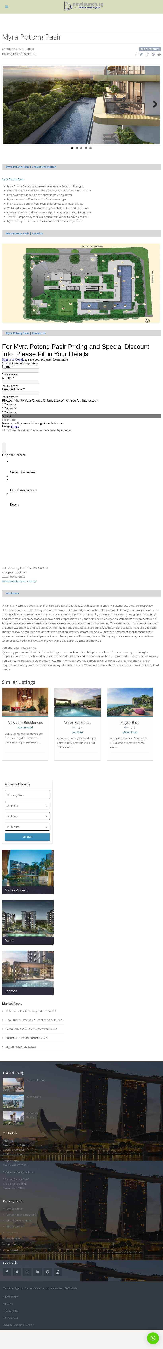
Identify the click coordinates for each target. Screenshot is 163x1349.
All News (8, 1303)
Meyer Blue (129, 722)
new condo (20, 199)
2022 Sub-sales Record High (22, 1011)
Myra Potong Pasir (13, 179)
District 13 (28, 54)
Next (154, 105)
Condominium (11, 49)
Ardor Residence (77, 722)
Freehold (28, 49)
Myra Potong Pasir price (21, 221)
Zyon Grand (33, 1096)
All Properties (10, 1297)
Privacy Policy (10, 1310)
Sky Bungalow (14, 1046)
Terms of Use (10, 1317)
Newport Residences (25, 722)
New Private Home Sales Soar (24, 1020)
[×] (153, 1338)
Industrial (12, 1250)
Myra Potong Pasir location (23, 190)
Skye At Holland (35, 1080)
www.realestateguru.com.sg (19, 581)
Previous (9, 105)
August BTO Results (17, 1038)
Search (27, 836)
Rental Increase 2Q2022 (20, 1029)
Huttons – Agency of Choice (18, 1324)
